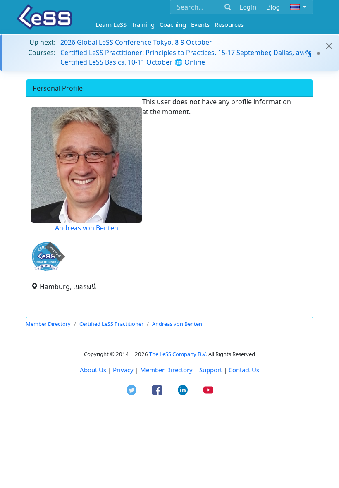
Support (210, 370)
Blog (273, 7)
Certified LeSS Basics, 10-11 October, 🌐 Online (132, 62)
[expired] (46, 269)
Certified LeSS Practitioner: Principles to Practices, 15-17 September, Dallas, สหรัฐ (186, 52)
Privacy (123, 370)
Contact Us (244, 370)
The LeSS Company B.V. (178, 354)
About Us (93, 370)
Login (247, 7)
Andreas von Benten (86, 227)
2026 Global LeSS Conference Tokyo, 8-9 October (136, 42)
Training (143, 24)
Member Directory (166, 370)
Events (200, 24)
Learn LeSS (111, 24)
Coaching (173, 24)
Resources (229, 24)
